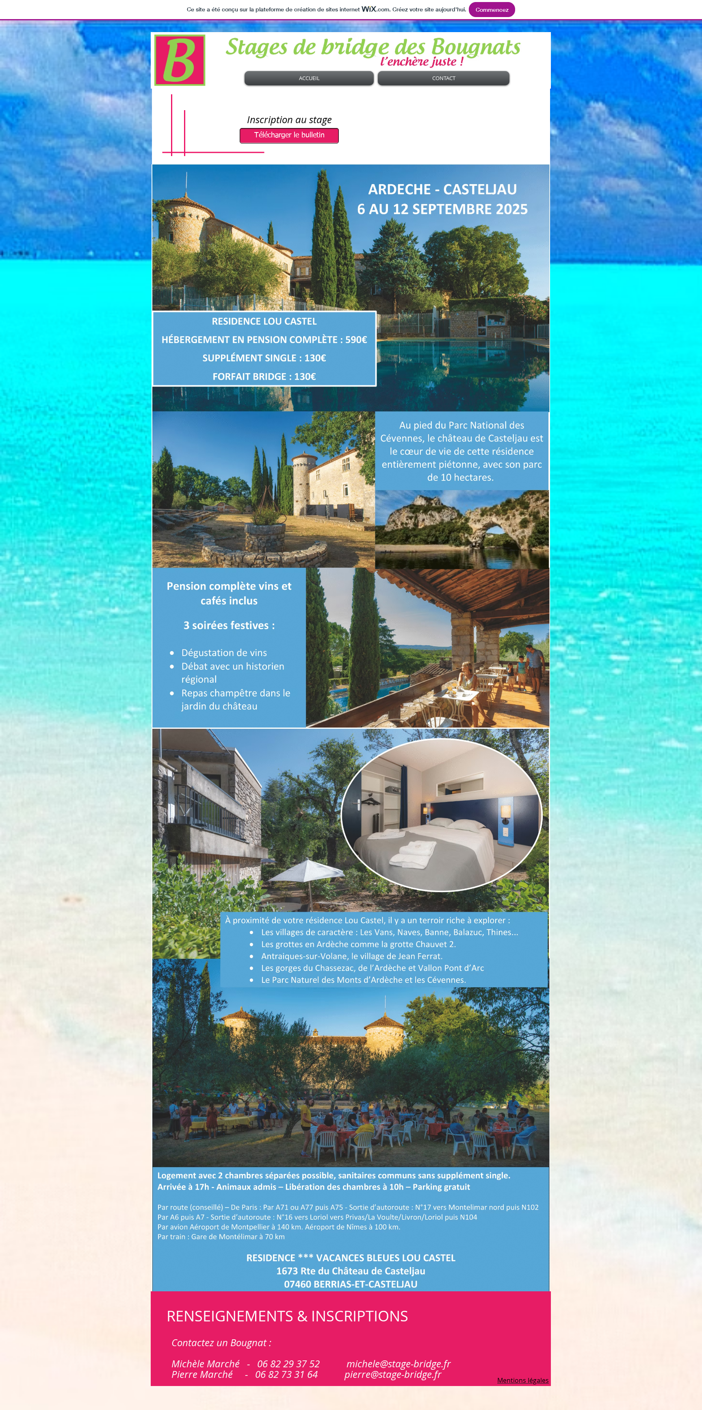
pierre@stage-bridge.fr (393, 1374)
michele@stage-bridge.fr (399, 1363)
